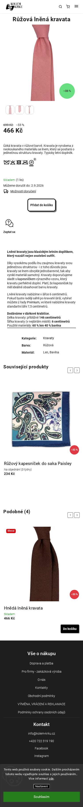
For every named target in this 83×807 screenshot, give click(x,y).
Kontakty (41, 687)
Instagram (41, 756)
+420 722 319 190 (41, 741)
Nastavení (41, 786)
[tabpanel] (41, 431)
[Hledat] (60, 6)
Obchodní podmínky (41, 696)
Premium (33, 302)
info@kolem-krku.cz (41, 733)
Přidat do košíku (41, 205)
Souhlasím (41, 797)
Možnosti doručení (23, 191)
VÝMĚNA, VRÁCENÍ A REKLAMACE (41, 704)
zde (51, 778)
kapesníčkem (26, 279)
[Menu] (76, 6)
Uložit (13, 240)
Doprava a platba (41, 663)
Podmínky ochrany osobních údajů (41, 712)
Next (78, 370)
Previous (71, 370)
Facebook (41, 748)
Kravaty (48, 338)
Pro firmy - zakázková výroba (42, 671)
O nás (41, 679)
